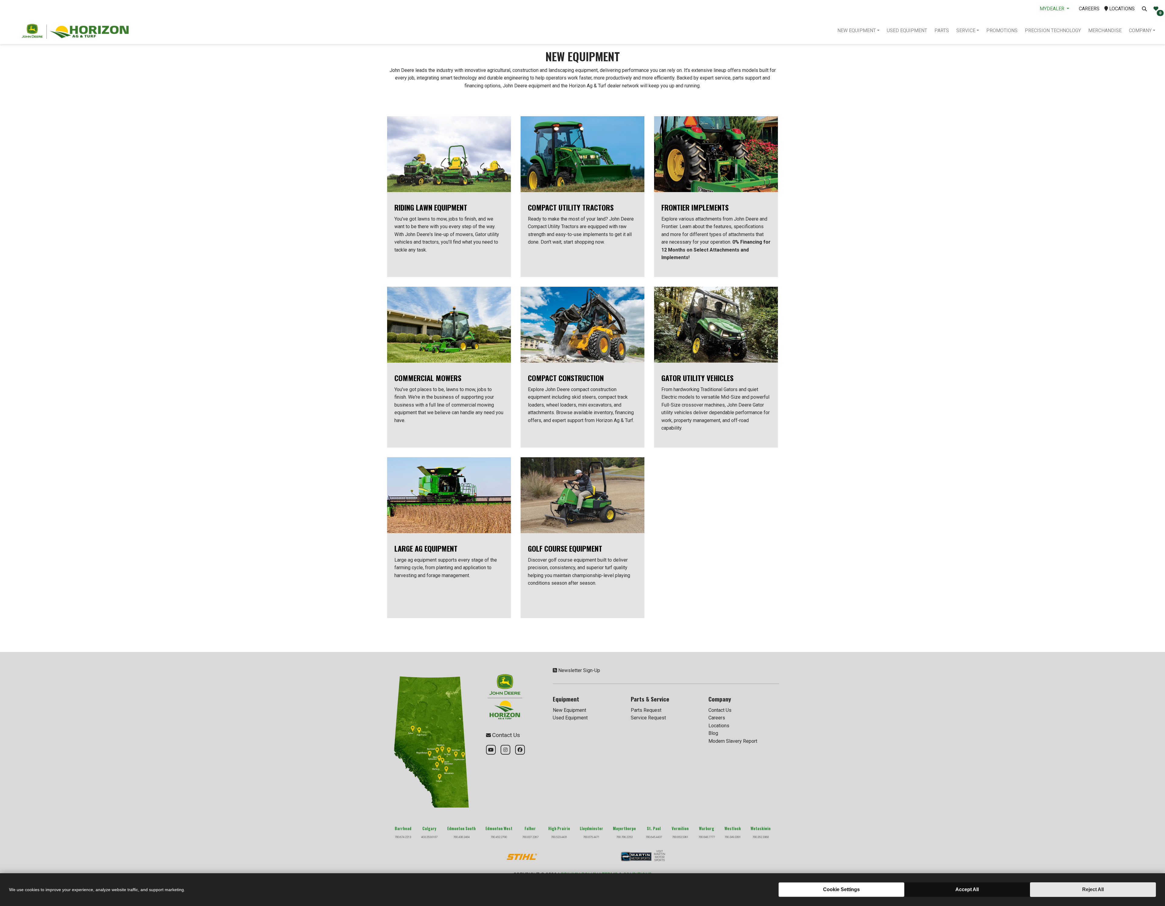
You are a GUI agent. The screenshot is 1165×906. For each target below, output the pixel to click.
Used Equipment (570, 718)
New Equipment (569, 710)
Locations (718, 726)
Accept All (967, 889)
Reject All (1093, 889)
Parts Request (646, 710)
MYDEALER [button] (1052, 9)
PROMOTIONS (1002, 30)
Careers (716, 718)
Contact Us (719, 710)
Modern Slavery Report (732, 741)
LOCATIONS (1121, 9)
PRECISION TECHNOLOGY (1053, 30)
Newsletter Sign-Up (579, 670)
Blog (713, 733)
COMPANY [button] (1140, 30)
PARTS (941, 30)
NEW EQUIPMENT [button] (856, 30)
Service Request (648, 718)
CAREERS (1089, 9)
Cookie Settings (841, 889)
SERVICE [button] (965, 30)
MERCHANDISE (1105, 30)
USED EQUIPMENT (907, 30)
